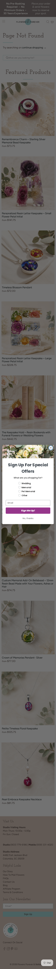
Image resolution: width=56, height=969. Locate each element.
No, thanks (28, 518)
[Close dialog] (51, 448)
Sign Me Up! (28, 510)
